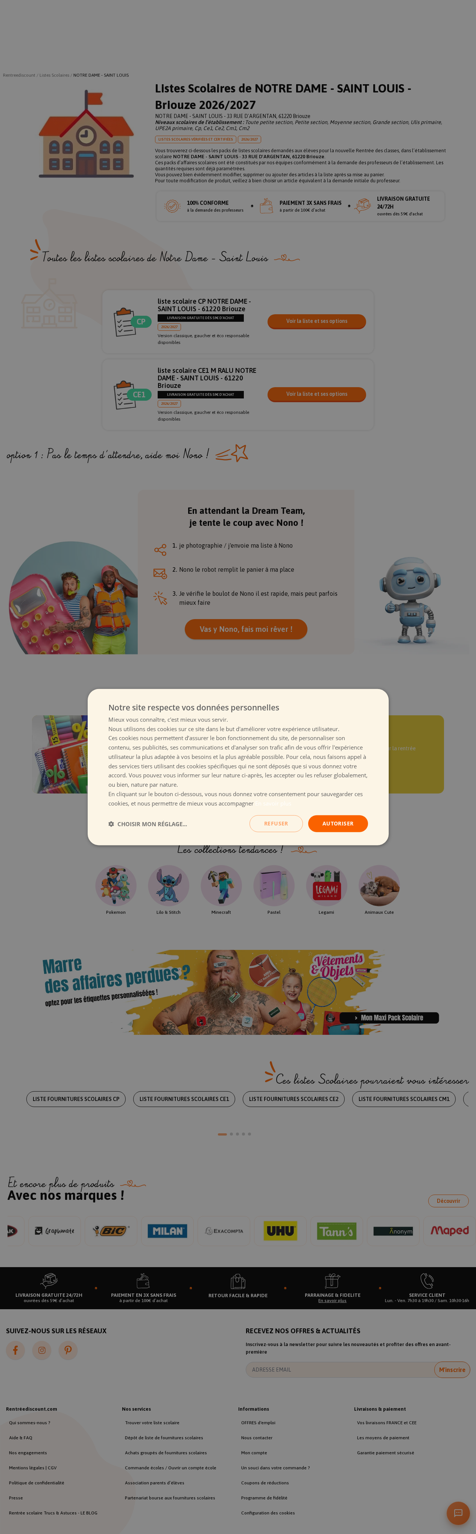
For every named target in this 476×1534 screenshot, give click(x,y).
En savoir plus (273, 803)
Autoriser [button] (338, 823)
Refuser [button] (276, 823)
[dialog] (238, 767)
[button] (147, 823)
